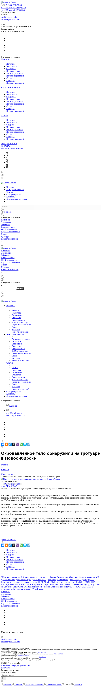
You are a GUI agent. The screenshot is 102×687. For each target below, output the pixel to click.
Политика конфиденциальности (15, 665)
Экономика (11, 66)
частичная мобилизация (12, 589)
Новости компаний (15, 83)
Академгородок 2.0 (15, 577)
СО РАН (28, 587)
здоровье (90, 579)
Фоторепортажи (9, 143)
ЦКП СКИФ (87, 587)
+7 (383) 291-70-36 (13, 5)
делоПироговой (39, 579)
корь (35, 582)
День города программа (57, 579)
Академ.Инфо (9, 486)
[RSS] (2, 447)
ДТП (84, 579)
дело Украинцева (23, 579)
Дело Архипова (8, 579)
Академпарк (29, 577)
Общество (11, 68)
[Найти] (3, 678)
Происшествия (13, 71)
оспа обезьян (73, 584)
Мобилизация (57, 582)
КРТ (40, 582)
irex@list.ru (42, 657)
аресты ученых (43, 577)
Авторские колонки (10, 87)
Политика (10, 64)
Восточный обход (78, 577)
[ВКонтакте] (7, 153)
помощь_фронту (86, 584)
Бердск (53, 577)
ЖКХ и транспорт (14, 73)
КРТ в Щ (46, 582)
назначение (69, 582)
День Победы (75, 579)
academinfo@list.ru (23, 655)
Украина (64, 587)
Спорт (9, 78)
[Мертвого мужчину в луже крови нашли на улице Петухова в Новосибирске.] (30, 479)
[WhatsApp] (21, 444)
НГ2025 (86, 582)
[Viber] (7, 160)
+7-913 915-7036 (58, 654)
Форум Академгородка (12, 148)
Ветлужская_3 (63, 577)
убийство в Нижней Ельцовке (46, 587)
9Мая (3, 577)
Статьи (4, 115)
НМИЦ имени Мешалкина (13, 584)
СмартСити (18, 587)
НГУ (92, 582)
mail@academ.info (9, 17)
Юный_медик (38, 589)
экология (27, 589)
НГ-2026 (78, 582)
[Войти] (2, 175)
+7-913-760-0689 (41, 652)
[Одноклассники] (6, 157)
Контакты (5, 146)
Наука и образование (15, 76)
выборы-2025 (93, 577)
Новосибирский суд (58, 584)
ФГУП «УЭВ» (74, 587)
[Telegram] (7, 155)
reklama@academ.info (10, 19)
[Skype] (25, 444)
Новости (5, 59)
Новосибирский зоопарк (37, 584)
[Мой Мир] (10, 444)
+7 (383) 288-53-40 (13, 10)
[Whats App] (7, 165)
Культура (10, 80)
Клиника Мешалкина (10, 582)
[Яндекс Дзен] (7, 167)
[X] (13, 444)
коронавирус (27, 582)
